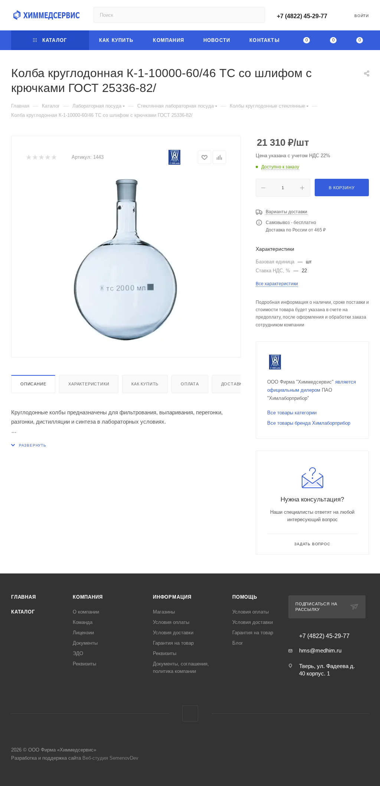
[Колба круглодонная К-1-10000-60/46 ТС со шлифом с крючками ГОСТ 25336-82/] (126, 259)
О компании (86, 612)
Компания (87, 597)
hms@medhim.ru (320, 650)
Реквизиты (84, 664)
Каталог (23, 612)
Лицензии (83, 632)
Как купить (144, 384)
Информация (172, 597)
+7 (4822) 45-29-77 (302, 16)
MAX (190, 713)
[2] (35, 157)
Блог (237, 643)
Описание (33, 384)
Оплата (190, 384)
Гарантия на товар (173, 643)
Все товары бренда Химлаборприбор (308, 423)
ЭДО (78, 653)
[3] (41, 157)
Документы (85, 643)
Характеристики (88, 384)
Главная (23, 597)
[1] (28, 157)
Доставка (233, 384)
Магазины (164, 612)
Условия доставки (173, 632)
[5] (53, 157)
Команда (82, 622)
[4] (47, 157)
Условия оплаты (171, 622)
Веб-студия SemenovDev (110, 758)
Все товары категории (292, 412)
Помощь (244, 597)
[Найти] (256, 15)
